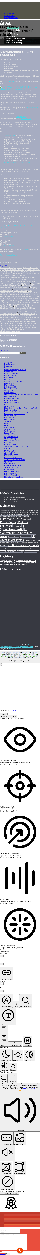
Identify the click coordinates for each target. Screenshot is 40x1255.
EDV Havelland (12, 514)
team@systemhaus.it (11, 18)
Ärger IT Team (5, 266)
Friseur (15, 289)
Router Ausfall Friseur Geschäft (15, 321)
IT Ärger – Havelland (11, 501)
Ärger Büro (18, 268)
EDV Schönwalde (33, 514)
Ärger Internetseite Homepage (14, 497)
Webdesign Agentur (11, 550)
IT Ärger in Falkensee (29, 540)
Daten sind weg (18, 512)
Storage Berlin (9, 391)
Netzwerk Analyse (10, 427)
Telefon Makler (9, 431)
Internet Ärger (25, 519)
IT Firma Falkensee (11, 310)
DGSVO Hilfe (33, 279)
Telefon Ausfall (9, 135)
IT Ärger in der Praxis (7, 302)
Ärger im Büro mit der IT (29, 550)
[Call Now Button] (20, 1250)
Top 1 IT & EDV (10, 452)
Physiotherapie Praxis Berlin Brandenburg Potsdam (21, 408)
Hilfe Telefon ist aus (29, 296)
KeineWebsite (13, 649)
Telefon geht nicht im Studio (20, 327)
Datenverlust (25, 277)
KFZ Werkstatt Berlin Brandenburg (16, 412)
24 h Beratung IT (10, 387)
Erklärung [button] (4, 714)
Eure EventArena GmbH (12, 440)
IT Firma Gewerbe (11, 312)
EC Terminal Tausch (14, 285)
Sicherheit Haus (9, 429)
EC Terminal (11, 283)
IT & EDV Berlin (10, 375)
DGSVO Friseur (5, 279)
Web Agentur (36, 548)
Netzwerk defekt (33, 317)
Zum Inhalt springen (7, 1191)
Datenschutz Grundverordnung (14, 275)
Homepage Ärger (11, 518)
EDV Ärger (26, 285)
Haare (30, 291)
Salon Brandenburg (25, 323)
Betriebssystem (9, 364)
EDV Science (9, 372)
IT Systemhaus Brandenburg (16, 530)
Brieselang (3, 272)
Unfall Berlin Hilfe (10, 400)
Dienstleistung (5, 331)
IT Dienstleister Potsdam (22, 306)
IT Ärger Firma (17, 300)
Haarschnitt (4, 293)
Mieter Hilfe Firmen (11, 454)
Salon (7, 323)
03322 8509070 (9, 16)
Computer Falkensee (27, 272)
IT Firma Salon (34, 312)
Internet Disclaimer (10, 450)
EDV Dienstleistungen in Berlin (15, 370)
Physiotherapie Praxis (11, 383)
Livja (6, 423)
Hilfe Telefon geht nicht (13, 296)
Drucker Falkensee (18, 281)
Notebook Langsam (18, 319)
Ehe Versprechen (10, 396)
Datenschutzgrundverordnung (10, 277)
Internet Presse (9, 433)
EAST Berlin (8, 368)
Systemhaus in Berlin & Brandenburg (17, 446)
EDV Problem (12, 287)
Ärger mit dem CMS (18, 551)
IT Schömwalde (17, 526)
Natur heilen (8, 448)
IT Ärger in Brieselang (25, 536)
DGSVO (33, 277)
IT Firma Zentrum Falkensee (9, 314)
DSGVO (3, 283)
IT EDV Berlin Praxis (11, 398)
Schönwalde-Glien (11, 548)
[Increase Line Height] (2, 983)
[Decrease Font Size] (2, 964)
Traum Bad (8, 421)
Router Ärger (3, 548)
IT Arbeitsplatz (9, 442)
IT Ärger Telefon (6, 304)
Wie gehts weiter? (6, 561)
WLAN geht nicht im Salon (15, 329)
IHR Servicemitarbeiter (24, 298)
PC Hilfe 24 (8, 379)
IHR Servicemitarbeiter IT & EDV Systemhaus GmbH (16, 646)
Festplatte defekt (23, 287)
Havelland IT (13, 293)
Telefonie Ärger (28, 548)
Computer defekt (13, 272)
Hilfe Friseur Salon (24, 293)
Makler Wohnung (10, 439)
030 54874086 (9, 14)
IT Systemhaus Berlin (27, 314)
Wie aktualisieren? (29, 1088)
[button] (1, 664)
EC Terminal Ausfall (23, 283)
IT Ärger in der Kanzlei (32, 300)
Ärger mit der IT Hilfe (32, 270)
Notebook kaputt (5, 319)
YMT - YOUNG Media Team (14, 460)
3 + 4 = (2, 1251)
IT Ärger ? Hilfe (9, 404)
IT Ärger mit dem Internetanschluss (27, 302)
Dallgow (28, 273)
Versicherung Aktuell (11, 467)
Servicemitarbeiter (33, 108)
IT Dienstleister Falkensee (21, 304)
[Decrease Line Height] (2, 991)
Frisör (25, 291)
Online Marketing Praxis (8, 255)
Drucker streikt (31, 281)
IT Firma (3, 225)
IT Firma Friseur (24, 310)
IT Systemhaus (9, 385)
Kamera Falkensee (21, 317)
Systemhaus (8, 366)
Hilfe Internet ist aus (26, 294)
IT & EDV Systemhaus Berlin (14, 414)
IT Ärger (9, 300)
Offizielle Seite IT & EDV (13, 381)
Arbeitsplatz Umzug (7, 268)
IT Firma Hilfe (23, 312)
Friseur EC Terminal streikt (28, 289)
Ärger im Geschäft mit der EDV (13, 270)
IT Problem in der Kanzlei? (13, 465)
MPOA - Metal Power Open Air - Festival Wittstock (21, 395)
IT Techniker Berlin (24, 316)
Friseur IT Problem (6, 291)
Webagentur (3, 550)
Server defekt (12, 325)
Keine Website (9, 418)
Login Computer (9, 419)
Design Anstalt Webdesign (13, 458)
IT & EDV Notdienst (11, 373)
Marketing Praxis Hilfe (12, 402)
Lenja (6, 425)
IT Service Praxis (10, 444)
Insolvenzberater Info (11, 471)
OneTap (13, 710)
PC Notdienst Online (11, 389)
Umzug (26, 249)
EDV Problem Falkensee (23, 514)
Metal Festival (9, 406)
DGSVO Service (6, 281)
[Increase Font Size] (2, 956)
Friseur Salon (18, 291)
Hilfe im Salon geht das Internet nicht (18, 293)
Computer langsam (18, 273)
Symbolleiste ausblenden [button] (8, 716)
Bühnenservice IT (10, 393)
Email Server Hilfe (10, 410)
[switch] (9, 765)
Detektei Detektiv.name (12, 456)
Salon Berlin (13, 323)
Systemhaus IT (9, 362)
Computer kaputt (5, 273)
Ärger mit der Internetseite (30, 551)
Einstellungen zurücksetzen (9, 1193)
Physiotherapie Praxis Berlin (13, 477)
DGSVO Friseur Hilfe (19, 279)
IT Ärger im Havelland (13, 536)
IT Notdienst (8, 377)
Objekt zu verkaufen (11, 437)
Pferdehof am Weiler (11, 416)
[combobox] (20, 657)
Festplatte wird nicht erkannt (22, 516)
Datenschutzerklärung (14, 43)
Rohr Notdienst (9, 463)
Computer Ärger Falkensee (6, 512)
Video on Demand (10, 475)
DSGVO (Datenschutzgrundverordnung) (18, 162)
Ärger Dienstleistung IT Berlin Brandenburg (19, 499)
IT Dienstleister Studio (21, 308)
